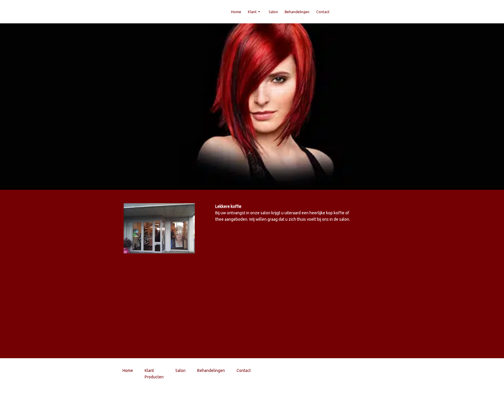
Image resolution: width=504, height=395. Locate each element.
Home (236, 12)
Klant (252, 12)
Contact (323, 12)
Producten (154, 377)
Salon (273, 12)
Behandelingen (297, 12)
